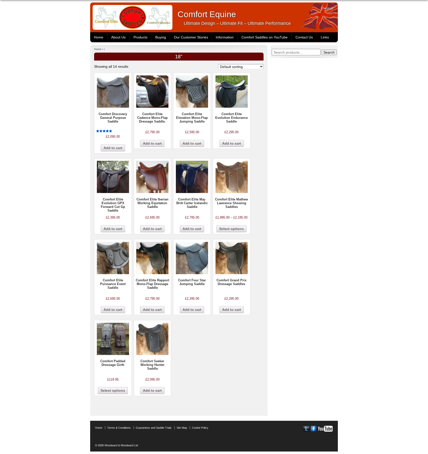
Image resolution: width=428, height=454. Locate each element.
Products (140, 37)
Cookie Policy (200, 427)
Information (225, 37)
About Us (118, 37)
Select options (231, 229)
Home (98, 37)
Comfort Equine (207, 14)
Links (325, 37)
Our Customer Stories (191, 37)
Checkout (327, 8)
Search (329, 52)
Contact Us (304, 37)
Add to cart (113, 148)
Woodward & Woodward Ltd (121, 445)
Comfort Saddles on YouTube (264, 37)
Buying (160, 37)
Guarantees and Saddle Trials (154, 427)
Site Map (182, 427)
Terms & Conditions (119, 427)
